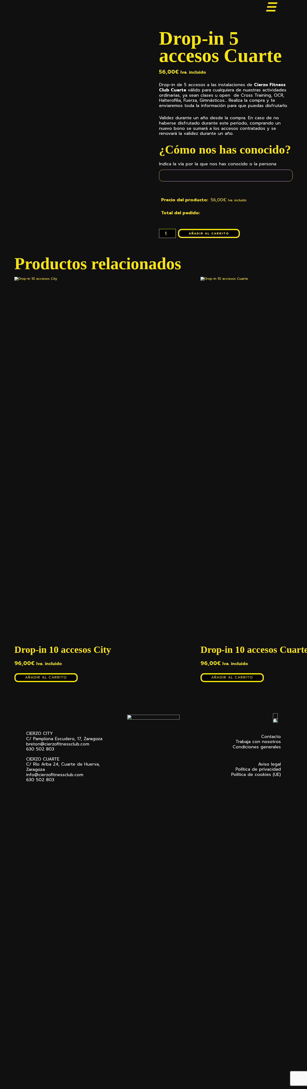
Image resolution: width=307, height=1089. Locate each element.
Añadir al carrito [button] (46, 677)
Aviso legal (269, 764)
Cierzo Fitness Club (50, 8)
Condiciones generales (257, 747)
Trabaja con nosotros (258, 741)
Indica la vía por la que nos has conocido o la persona (217, 164)
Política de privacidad (258, 769)
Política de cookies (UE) (256, 774)
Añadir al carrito (209, 233)
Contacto (271, 736)
